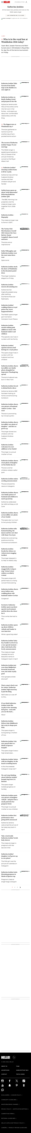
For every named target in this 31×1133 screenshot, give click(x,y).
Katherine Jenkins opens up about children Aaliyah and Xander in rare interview (9, 628)
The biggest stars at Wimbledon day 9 (8, 125)
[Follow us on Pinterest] (19, 1085)
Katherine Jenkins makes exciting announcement (9, 480)
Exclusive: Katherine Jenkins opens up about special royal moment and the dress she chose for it (9, 609)
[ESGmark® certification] (13, 1057)
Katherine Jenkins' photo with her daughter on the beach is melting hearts (9, 761)
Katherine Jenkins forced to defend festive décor (9, 387)
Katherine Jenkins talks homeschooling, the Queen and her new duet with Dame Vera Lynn (9, 532)
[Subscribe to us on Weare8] (26, 1085)
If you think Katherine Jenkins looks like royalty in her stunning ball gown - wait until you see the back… (9, 707)
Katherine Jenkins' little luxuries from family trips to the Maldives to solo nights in (9, 86)
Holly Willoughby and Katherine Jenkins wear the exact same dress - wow (9, 254)
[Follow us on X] (19, 1081)
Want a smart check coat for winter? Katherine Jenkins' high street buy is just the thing (9, 688)
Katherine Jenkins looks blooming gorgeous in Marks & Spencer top (9, 874)
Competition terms (7, 1113)
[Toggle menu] (2, 2)
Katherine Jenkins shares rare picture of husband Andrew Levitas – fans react (9, 407)
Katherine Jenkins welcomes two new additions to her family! (9, 447)
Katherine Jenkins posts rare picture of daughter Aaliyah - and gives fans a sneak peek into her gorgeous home (9, 799)
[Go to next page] (20, 887)
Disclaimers (5, 1095)
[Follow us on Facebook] (12, 1081)
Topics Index (20, 1074)
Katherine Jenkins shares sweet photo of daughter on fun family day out (9, 463)
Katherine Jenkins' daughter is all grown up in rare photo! (9, 856)
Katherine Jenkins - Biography (7, 216)
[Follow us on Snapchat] (12, 1085)
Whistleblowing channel (9, 1104)
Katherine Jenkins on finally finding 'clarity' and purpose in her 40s (9, 99)
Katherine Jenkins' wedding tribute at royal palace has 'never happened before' (9, 308)
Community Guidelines (8, 1099)
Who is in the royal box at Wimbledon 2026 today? (14, 40)
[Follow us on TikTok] (26, 1081)
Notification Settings (20, 1109)
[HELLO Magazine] (7, 2)
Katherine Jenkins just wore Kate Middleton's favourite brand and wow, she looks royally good (8, 669)
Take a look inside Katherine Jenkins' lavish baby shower (9, 838)
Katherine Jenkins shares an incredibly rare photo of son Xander (9, 515)
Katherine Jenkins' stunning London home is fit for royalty (9, 169)
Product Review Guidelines (18, 1127)
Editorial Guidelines (8, 1118)
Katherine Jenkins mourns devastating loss (9, 286)
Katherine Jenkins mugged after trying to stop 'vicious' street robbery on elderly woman (8, 571)
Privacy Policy (6, 1109)
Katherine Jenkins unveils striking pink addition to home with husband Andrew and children (8, 329)
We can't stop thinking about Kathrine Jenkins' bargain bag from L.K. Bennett (9, 778)
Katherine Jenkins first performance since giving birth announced (9, 817)
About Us (4, 1066)
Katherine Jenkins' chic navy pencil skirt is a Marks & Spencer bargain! (9, 744)
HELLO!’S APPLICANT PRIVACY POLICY (12, 1123)
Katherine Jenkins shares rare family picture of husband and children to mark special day (9, 495)
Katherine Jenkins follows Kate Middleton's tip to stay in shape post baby (9, 724)
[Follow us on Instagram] (4, 1081)
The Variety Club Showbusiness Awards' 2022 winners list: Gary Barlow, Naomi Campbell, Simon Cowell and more (9, 234)
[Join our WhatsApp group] (4, 1090)
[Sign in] (26, 2)
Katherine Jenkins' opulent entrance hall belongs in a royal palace (9, 347)
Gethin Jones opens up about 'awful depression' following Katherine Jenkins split (9, 193)
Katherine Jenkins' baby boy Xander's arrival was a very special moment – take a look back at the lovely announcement (9, 645)
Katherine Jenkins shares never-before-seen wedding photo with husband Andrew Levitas (9, 592)
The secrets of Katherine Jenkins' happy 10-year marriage (9, 145)
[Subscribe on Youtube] (4, 1085)
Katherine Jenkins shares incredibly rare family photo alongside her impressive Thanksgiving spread (9, 370)
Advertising (5, 1070)
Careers (4, 1127)
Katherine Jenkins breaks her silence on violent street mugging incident (8, 552)
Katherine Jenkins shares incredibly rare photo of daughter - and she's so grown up (9, 425)
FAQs (17, 1066)
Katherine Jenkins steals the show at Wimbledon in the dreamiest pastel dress (9, 270)
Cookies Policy (16, 1095)
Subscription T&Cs (22, 1070)
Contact (4, 1074)
